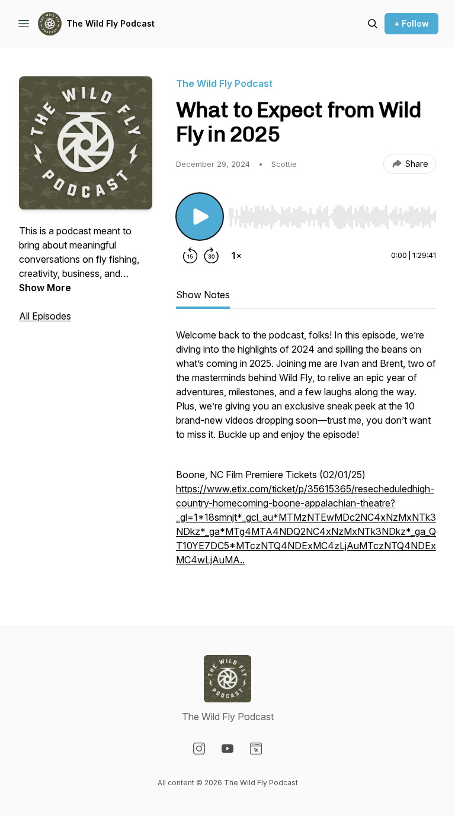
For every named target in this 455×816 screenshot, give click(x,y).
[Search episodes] (372, 24)
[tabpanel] (306, 453)
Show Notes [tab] (203, 295)
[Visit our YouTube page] (227, 748)
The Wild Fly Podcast (110, 23)
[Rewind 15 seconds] (190, 255)
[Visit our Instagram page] (199, 748)
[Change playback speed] (236, 255)
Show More (45, 287)
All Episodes (45, 316)
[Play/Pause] (199, 216)
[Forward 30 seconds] (211, 255)
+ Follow (411, 23)
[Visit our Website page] (256, 748)
